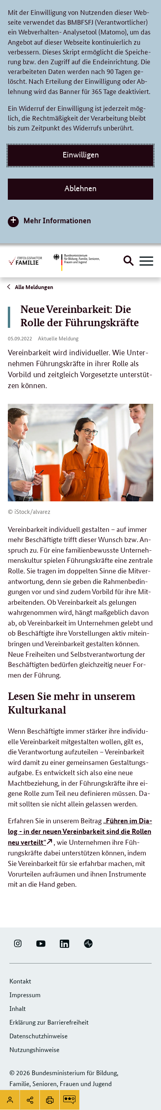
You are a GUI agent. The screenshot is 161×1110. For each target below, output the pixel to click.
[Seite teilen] (29, 1100)
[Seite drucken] (49, 1100)
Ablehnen (80, 188)
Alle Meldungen (33, 287)
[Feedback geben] (69, 1100)
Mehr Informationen (57, 220)
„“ (80, 830)
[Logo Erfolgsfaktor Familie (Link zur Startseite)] (25, 260)
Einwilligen (81, 154)
